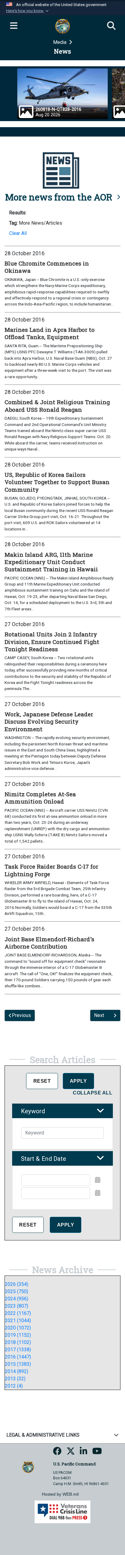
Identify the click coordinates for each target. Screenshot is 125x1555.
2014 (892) (16, 1371)
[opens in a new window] (57, 1453)
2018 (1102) (18, 1342)
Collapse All (92, 1092)
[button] (28, 11)
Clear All (18, 233)
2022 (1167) (18, 1313)
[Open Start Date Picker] (97, 1180)
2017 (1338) (18, 1349)
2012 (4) (14, 1386)
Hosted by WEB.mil (60, 1494)
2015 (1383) (18, 1364)
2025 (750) (16, 1291)
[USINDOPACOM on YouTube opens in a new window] (97, 1453)
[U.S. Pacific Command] (28, 1466)
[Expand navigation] (14, 26)
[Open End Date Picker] (97, 1193)
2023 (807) (16, 1306)
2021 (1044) (18, 1320)
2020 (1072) (18, 1328)
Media (60, 42)
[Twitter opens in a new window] (70, 1453)
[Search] (111, 26)
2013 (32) (15, 1379)
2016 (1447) (18, 1357)
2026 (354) (16, 1284)
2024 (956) (16, 1299)
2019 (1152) (18, 1335)
